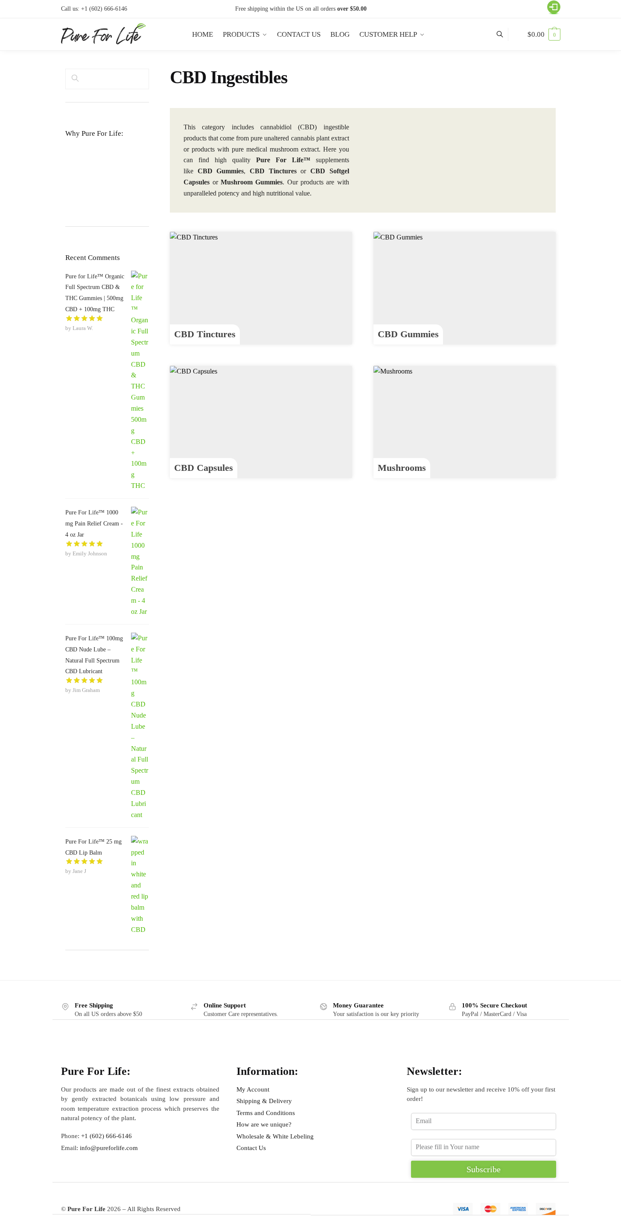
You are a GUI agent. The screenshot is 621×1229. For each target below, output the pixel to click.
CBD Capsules (203, 467)
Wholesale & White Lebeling (275, 1136)
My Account (252, 1089)
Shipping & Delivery (264, 1101)
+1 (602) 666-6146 (104, 9)
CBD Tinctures (205, 334)
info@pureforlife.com (109, 1147)
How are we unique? (264, 1124)
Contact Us (251, 1147)
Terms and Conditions (265, 1112)
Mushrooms (402, 467)
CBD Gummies (408, 334)
